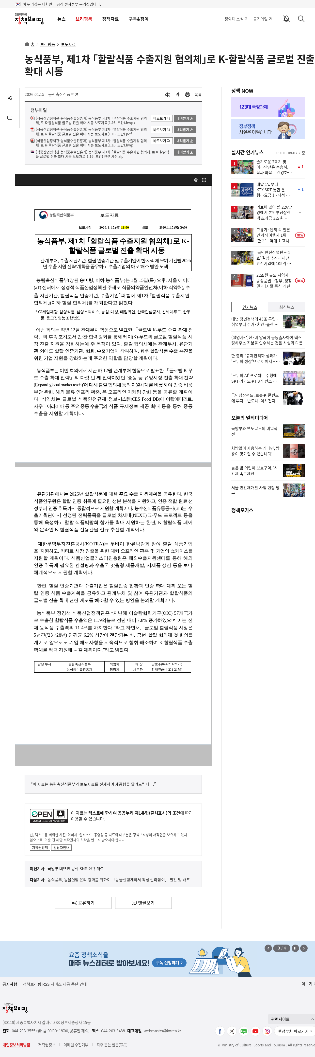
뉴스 (61, 19)
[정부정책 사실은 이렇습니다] (268, 129)
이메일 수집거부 (75, 1044)
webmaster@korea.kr (162, 1031)
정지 (295, 948)
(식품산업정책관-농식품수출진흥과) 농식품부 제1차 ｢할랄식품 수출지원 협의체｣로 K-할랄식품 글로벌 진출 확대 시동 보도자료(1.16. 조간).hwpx (91, 120)
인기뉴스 (249, 307)
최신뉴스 (286, 307)
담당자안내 (61, 847)
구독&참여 (139, 19)
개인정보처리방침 (16, 1044)
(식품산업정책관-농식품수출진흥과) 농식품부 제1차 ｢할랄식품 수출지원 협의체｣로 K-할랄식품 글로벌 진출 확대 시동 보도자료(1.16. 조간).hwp (91, 143)
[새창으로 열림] (187, 94)
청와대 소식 (233, 18)
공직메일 (260, 18)
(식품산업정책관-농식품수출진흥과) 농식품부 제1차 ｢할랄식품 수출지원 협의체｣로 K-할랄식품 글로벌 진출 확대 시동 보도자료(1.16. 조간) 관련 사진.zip (102, 154)
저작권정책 (40, 847)
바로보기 (159, 118)
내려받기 (182, 118)
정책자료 (110, 19)
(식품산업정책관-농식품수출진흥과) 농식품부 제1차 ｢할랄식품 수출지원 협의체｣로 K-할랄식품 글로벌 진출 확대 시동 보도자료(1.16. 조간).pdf (91, 131)
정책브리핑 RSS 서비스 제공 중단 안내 (55, 984)
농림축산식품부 (61, 94)
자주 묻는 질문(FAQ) (111, 1044)
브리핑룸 (84, 19)
